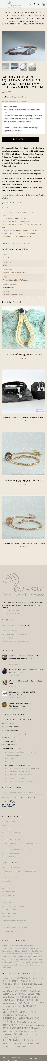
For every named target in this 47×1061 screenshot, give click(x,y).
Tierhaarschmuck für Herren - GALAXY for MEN (23, 768)
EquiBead (22, 233)
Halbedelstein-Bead (10, 727)
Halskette (27, 1003)
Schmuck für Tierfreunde (27, 13)
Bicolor (27, 988)
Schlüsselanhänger (10, 730)
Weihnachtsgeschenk (14, 1047)
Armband (31, 233)
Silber (5, 265)
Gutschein (32, 1000)
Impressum (6, 829)
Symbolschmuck (8, 744)
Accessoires (7, 899)
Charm (24, 991)
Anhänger (11, 981)
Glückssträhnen (8, 895)
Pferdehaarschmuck (21, 1018)
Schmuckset (7, 1031)
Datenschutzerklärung (11, 832)
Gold (35, 996)
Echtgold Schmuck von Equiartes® (16, 719)
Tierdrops (8, 762)
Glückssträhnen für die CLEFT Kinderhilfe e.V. (22, 693)
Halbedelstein (9, 1003)
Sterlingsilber (25, 1034)
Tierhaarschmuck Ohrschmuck (17, 775)
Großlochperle (9, 233)
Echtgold (36, 990)
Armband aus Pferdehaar (23, 984)
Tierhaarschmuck (13, 15)
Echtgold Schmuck (14, 993)
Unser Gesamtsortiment (11, 867)
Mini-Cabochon (11, 1009)
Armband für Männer (12, 988)
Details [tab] (7, 243)
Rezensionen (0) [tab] (21, 243)
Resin (18, 230)
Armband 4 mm (19, 272)
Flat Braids (6, 884)
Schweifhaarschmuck (25, 1031)
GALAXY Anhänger (11, 755)
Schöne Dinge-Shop (10, 741)
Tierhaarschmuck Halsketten (16, 771)
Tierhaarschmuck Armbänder (15, 221)
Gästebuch (13, 631)
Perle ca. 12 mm (8, 272)
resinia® (6, 258)
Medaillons (9, 758)
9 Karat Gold (8, 978)
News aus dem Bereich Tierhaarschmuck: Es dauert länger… (27, 671)
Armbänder (6, 881)
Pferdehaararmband (16, 1015)
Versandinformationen (26, 797)
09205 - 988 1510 (13, 610)
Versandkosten (22, 97)
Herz (41, 1003)
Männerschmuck (23, 236)
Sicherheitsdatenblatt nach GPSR (16, 849)
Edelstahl (6, 295)
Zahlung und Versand (11, 839)
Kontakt (5, 825)
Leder (16, 295)
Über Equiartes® (8, 821)
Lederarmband (8, 236)
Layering (16, 1006)
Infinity (6, 1006)
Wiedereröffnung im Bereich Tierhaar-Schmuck (26, 682)
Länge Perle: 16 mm (22, 280)
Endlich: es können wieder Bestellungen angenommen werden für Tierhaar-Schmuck (26, 658)
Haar (11, 295)
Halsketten (6, 888)
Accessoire (38, 978)
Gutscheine (6, 723)
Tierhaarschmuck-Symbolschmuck (18, 781)
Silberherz (7, 1034)
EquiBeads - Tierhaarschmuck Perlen (19, 752)
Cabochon (11, 990)
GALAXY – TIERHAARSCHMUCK (13, 906)
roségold (33, 1022)
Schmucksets (7, 737)
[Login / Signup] (34, 4)
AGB (3, 836)
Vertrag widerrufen (10, 856)
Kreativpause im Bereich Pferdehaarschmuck (20, 704)
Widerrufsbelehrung (10, 853)
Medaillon (31, 1006)
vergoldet (9, 1043)
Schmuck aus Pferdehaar (12, 734)
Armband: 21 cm (8, 280)
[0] (43, 4)
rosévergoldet (13, 1025)
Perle (32, 1012)
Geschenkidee (23, 997)
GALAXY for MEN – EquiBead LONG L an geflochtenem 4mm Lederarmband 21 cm (23, 21)
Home (8, 13)
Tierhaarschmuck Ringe (14, 778)
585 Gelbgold (23, 978)
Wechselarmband (28, 1043)
